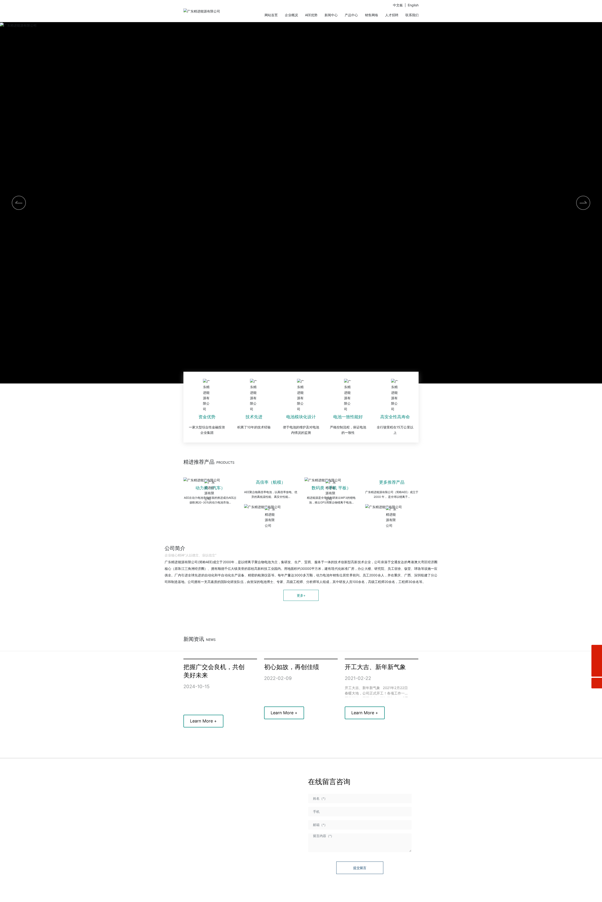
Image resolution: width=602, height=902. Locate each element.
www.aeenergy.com (212, 840)
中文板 (398, 5)
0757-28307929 (209, 818)
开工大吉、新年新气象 (375, 667)
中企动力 (395, 896)
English (413, 5)
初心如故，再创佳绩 (291, 667)
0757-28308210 (220, 825)
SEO (415, 896)
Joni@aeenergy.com (213, 848)
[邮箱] (596, 650)
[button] (583, 203)
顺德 (407, 896)
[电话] (596, 660)
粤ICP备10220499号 (303, 896)
